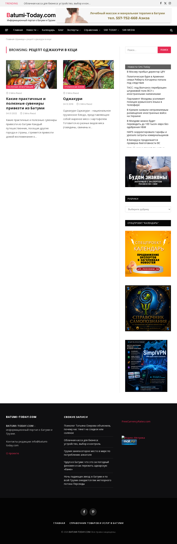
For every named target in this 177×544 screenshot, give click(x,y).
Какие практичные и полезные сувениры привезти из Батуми (26, 103)
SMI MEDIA (128, 30)
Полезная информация (20, 87)
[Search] (171, 30)
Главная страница (15, 39)
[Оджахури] (88, 74)
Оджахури (72, 98)
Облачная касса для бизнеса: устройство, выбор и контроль (58, 3)
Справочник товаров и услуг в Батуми (96, 523)
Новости (31, 30)
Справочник (91, 30)
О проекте (12, 453)
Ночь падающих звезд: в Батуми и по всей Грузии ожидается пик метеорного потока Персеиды (87, 480)
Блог (61, 30)
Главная (18, 30)
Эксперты (72, 30)
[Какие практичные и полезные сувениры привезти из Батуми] (31, 74)
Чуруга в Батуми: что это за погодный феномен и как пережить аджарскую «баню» (86, 465)
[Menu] (6, 30)
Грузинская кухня (74, 87)
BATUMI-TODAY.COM (79, 531)
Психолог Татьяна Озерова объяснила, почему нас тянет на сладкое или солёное (87, 429)
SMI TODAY (110, 30)
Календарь (48, 30)
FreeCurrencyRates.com (136, 421)
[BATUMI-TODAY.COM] (31, 16)
